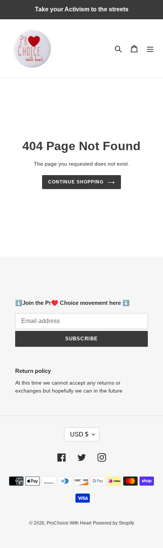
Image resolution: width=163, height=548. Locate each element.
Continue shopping (75, 182)
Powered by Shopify (113, 523)
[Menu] (150, 48)
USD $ (79, 434)
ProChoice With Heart (69, 523)
